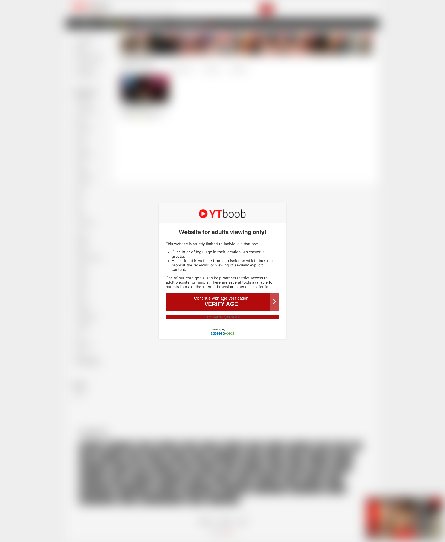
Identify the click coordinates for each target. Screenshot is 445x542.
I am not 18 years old (222, 317)
